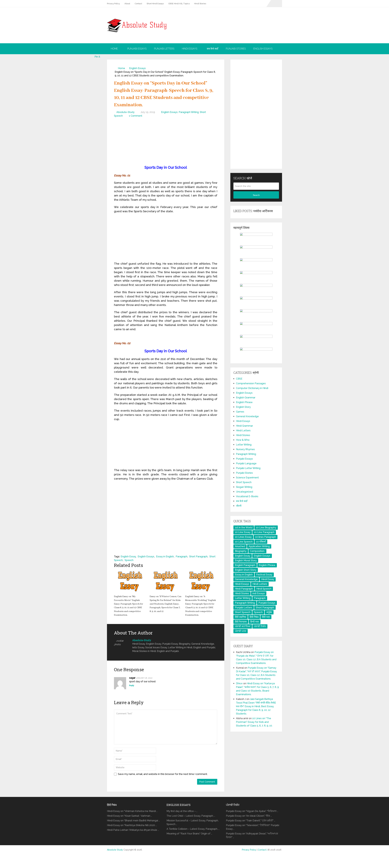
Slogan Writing (244, 487)
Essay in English (165, 556)
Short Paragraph (198, 556)
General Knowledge (247, 416)
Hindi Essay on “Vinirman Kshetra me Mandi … (132, 811)
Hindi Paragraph (244, 588)
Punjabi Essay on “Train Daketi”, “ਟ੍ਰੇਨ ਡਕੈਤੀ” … (250, 820)
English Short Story (245, 569)
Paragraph (181, 556)
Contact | (263, 850)
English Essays (262, 48)
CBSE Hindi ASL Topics (179, 3)
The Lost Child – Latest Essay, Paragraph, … (191, 815)
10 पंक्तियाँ (261, 541)
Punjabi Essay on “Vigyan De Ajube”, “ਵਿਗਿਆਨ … (252, 811)
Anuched (240, 546)
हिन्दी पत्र (254, 621)
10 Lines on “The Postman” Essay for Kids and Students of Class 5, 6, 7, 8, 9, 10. (254, 722)
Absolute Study (115, 850)
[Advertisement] (165, 142)
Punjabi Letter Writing (248, 468)
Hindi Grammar (244, 425)
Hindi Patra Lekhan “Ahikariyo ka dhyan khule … (133, 829)
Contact (138, 3)
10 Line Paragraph (264, 532)
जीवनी (238, 505)
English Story (243, 407)
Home (114, 48)
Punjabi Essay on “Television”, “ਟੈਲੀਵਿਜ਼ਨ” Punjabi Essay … (252, 827)
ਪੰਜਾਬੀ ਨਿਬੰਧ (260, 626)
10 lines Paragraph (265, 536)
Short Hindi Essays (155, 3)
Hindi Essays (189, 48)
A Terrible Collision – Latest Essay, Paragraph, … (193, 828)
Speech (129, 560)
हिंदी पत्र (266, 616)
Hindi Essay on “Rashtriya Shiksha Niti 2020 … (132, 825)
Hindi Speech (263, 588)
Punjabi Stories (236, 48)
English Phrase (244, 402)
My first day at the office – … (182, 811)
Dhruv (239, 683)
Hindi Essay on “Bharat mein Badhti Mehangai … (133, 820)
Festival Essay (264, 574)
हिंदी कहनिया (240, 616)
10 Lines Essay (243, 536)
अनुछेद (269, 612)
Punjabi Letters (164, 48)
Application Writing (259, 546)
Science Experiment (247, 477)
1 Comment (135, 115)
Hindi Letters (243, 430)
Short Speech (243, 482)
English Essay (128, 556)
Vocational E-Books (247, 496)
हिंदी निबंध (254, 616)
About (127, 3)
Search (256, 195)
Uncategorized (244, 491)
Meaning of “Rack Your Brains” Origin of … (189, 833)
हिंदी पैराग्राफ (241, 621)
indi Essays (259, 593)
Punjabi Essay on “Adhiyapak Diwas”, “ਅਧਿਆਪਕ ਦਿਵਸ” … (252, 835)
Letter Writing (243, 444)
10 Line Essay (242, 532)
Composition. (257, 551)
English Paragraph (245, 565)
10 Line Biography (266, 527)
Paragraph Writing (189, 112)
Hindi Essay (267, 579)
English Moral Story (246, 560)
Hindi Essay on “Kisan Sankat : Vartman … (129, 815)
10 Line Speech (244, 541)
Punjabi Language (246, 463)
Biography (240, 551)
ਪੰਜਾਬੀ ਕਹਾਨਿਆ (242, 626)
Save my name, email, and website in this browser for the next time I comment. (163, 774)
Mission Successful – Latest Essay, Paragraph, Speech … (193, 822)
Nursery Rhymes (245, 449)
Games (240, 411)
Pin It (97, 56)
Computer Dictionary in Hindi (252, 388)
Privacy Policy (113, 3)
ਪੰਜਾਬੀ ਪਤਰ (240, 631)
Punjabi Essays (136, 48)
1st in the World (243, 527)
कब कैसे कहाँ (212, 48)
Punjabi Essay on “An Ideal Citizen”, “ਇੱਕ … (249, 815)
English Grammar (245, 397)
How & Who (243, 439)
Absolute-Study (125, 112)
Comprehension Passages (251, 383)
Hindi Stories (200, 3)
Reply (131, 685)
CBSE (239, 378)
